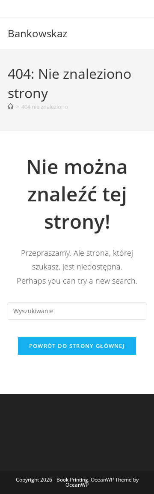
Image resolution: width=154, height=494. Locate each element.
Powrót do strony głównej (77, 346)
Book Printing (72, 479)
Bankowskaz (37, 33)
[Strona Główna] (10, 107)
